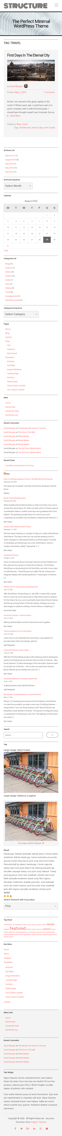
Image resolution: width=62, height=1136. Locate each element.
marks (53, 929)
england (6, 929)
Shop (7, 341)
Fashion (8, 268)
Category (7, 958)
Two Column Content (15, 390)
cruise (39, 924)
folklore (28, 929)
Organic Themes (38, 1122)
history (35, 127)
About (8, 329)
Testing (8, 288)
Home (6, 949)
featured (18, 928)
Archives (10, 361)
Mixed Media (23, 436)
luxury (47, 929)
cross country (31, 924)
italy (41, 127)
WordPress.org (11, 415)
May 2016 (9, 164)
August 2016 (10, 160)
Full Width (11, 365)
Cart (8, 345)
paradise (24, 932)
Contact (8, 337)
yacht (11, 937)
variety (33, 934)
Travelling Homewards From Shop (19, 465)
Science (8, 276)
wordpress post (47, 934)
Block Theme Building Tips (15, 498)
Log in (8, 403)
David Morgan (16, 86)
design (51, 924)
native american (9, 932)
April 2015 (9, 172)
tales (53, 932)
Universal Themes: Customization (17, 615)
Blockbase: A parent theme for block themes (22, 694)
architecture (25, 127)
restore (33, 932)
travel (52, 127)
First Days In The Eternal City (28, 55)
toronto (16, 934)
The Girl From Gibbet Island (29, 448)
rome (46, 127)
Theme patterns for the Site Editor (18, 631)
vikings (39, 934)
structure (25, 6)
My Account (12, 353)
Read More (15, 116)
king (41, 929)
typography (27, 934)
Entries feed (10, 407)
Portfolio (10, 377)
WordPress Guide (12, 300)
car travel (23, 924)
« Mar (6, 250)
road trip (39, 932)
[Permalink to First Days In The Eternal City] (31, 70)
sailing (48, 932)
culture (43, 924)
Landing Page (12, 373)
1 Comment (49, 92)
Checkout (11, 349)
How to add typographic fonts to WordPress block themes (28, 479)
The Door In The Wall (26, 432)
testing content (9, 934)
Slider (7, 280)
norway (17, 932)
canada (17, 924)
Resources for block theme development (21, 587)
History (8, 272)
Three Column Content (16, 386)
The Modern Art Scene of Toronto (32, 428)
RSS (8, 474)
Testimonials (12, 381)
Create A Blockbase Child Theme (17, 527)
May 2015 (9, 168)
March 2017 (10, 156)
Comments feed (12, 411)
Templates (9, 357)
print (28, 932)
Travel (25, 124)
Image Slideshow (14, 369)
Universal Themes (11, 555)
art (13, 924)
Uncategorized (11, 296)
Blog (19, 124)
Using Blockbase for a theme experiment (20, 679)
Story (7, 284)
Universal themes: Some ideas (16, 650)
